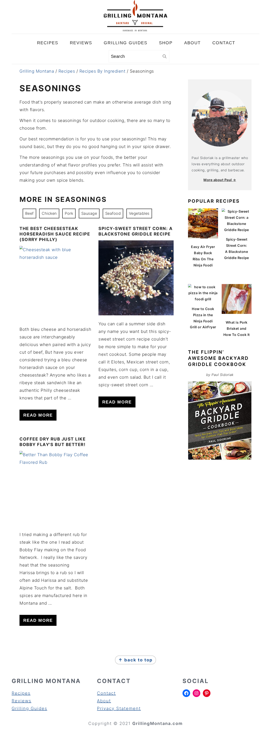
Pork (69, 213)
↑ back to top (135, 659)
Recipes (66, 71)
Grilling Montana (36, 71)
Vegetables (139, 213)
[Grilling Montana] (135, 29)
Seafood (113, 213)
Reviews (21, 700)
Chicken (49, 213)
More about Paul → (219, 180)
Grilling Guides (29, 708)
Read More (38, 415)
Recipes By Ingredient (102, 71)
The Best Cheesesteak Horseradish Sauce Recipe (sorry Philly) (54, 234)
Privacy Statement (119, 708)
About (104, 700)
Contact (106, 693)
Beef (29, 213)
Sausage (89, 213)
